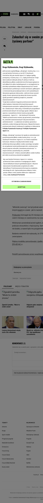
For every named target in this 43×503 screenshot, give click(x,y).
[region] (21, 124)
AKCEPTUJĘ (21, 187)
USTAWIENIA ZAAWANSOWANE (21, 181)
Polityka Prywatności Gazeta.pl (12, 128)
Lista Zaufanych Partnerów (16, 175)
